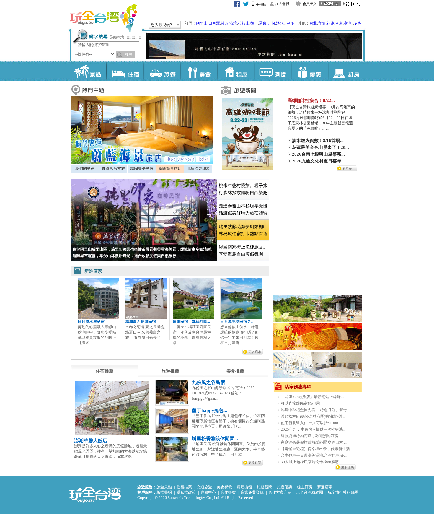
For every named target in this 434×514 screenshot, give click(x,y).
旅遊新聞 (264, 487)
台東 (339, 23)
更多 (290, 23)
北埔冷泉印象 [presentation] (198, 168)
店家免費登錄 (252, 492)
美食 (198, 71)
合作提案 (228, 492)
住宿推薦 (184, 487)
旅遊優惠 (284, 487)
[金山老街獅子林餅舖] (317, 349)
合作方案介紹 (279, 492)
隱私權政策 (186, 492)
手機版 (261, 4)
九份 (271, 23)
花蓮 (330, 23)
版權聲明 (164, 492)
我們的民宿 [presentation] (84, 168)
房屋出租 (244, 487)
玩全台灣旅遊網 (103, 17)
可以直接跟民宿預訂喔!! (301, 403)
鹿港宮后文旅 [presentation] (113, 168)
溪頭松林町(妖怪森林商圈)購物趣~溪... (313, 416)
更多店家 (254, 352)
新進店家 (324, 487)
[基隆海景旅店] (142, 162)
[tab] (85, 169)
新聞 (272, 71)
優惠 (309, 71)
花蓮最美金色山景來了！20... (320, 147)
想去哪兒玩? (161, 24)
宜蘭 (322, 23)
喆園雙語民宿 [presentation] (141, 168)
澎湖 (347, 23)
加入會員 (282, 4)
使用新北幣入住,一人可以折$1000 (309, 423)
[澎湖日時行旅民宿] (317, 377)
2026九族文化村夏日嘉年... (318, 161)
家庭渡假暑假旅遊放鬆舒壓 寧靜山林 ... (314, 442)
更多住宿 (254, 462)
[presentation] (104, 371)
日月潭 (214, 23)
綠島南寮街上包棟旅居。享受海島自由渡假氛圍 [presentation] (243, 250)
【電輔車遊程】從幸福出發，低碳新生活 (315, 449)
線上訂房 (304, 487)
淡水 (280, 23)
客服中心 (208, 492)
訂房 (346, 71)
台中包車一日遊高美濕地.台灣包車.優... (314, 455)
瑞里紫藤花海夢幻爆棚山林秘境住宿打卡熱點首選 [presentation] (243, 230)
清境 (233, 23)
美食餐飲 (224, 487)
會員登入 (310, 4)
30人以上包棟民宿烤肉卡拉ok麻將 (310, 462)
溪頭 (225, 23)
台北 (313, 23)
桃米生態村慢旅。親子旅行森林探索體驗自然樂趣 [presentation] (243, 189)
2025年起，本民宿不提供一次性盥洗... (313, 429)
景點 (87, 71)
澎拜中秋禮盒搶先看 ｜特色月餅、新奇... (315, 410)
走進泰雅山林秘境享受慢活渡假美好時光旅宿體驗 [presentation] (243, 209)
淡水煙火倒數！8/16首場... (318, 140)
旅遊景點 (164, 487)
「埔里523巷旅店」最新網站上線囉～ (313, 397)
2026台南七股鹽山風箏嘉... (318, 154)
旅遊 (161, 71)
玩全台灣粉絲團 (309, 492)
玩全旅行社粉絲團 (343, 492)
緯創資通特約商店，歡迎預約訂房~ (310, 436)
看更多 (347, 168)
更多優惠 (347, 467)
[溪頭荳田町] (317, 320)
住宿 (124, 71)
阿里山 (202, 23)
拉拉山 (243, 23)
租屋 (235, 71)
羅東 (263, 23)
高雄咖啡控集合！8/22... (311, 100)
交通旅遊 (204, 487)
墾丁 (254, 23)
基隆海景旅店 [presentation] (170, 168)
